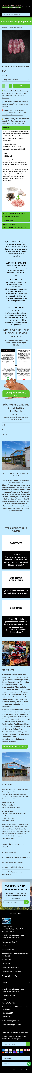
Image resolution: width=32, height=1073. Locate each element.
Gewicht (4, 76)
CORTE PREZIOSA (11, 1069)
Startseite (4, 27)
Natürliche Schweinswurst (15, 27)
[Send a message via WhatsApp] (29, 1064)
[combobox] (16, 14)
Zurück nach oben (15, 914)
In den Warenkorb (21, 86)
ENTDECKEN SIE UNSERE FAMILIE (14, 747)
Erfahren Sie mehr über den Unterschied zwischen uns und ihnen (16, 393)
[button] (26, 6)
